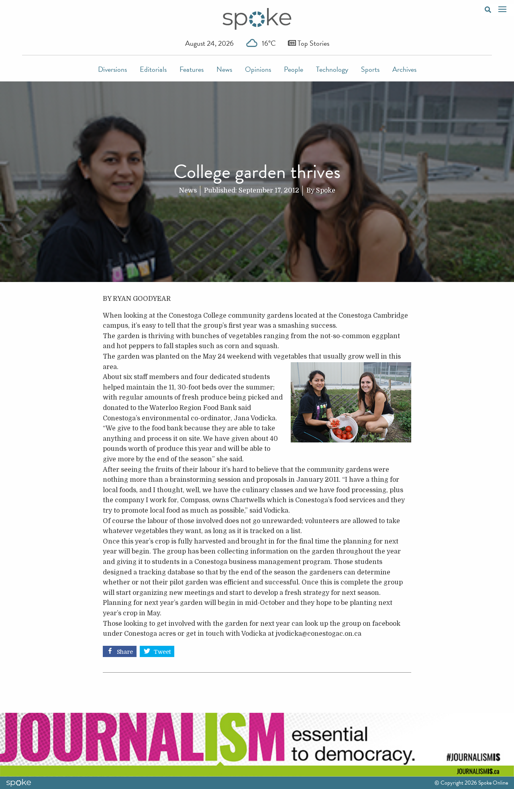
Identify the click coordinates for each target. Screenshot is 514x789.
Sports (370, 69)
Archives (404, 69)
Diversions (112, 69)
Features (191, 69)
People (293, 69)
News (224, 69)
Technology (332, 69)
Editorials (153, 69)
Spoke (325, 190)
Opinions (258, 69)
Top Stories (312, 43)
